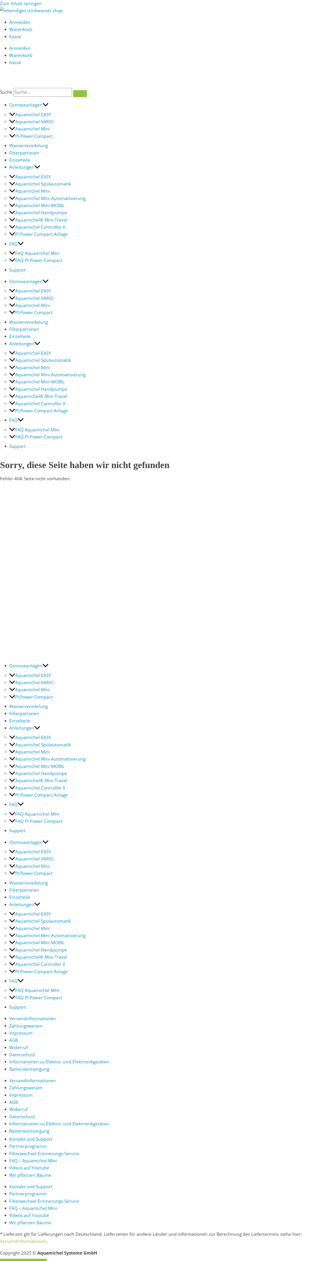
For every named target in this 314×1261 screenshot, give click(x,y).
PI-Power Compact (34, 136)
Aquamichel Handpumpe (41, 213)
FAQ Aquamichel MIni (37, 253)
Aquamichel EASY (33, 115)
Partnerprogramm (28, 1146)
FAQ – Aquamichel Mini (33, 1161)
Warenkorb (20, 29)
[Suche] (80, 93)
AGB (13, 1040)
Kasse (15, 36)
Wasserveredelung (28, 146)
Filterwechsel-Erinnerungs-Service (44, 1154)
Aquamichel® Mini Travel (41, 220)
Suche (6, 92)
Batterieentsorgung (29, 1069)
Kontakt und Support (30, 1139)
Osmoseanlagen (26, 105)
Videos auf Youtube (29, 1168)
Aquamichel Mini (32, 129)
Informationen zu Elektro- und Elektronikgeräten (59, 1062)
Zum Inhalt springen (21, 3)
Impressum (21, 1033)
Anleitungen (21, 167)
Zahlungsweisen (26, 1026)
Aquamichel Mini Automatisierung (50, 198)
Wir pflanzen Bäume (30, 1175)
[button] (46, 105)
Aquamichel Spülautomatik (43, 184)
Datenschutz (22, 1055)
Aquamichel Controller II (40, 227)
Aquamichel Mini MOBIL (40, 205)
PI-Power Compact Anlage (41, 234)
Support (17, 270)
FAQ (13, 244)
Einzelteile (19, 160)
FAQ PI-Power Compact (38, 260)
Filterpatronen (24, 153)
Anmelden (20, 22)
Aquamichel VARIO (34, 122)
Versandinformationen (32, 1019)
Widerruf (18, 1047)
